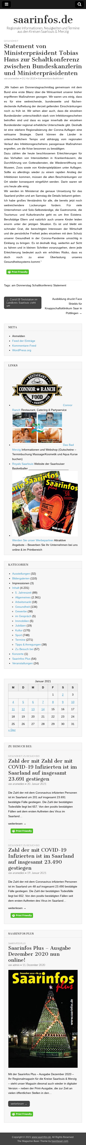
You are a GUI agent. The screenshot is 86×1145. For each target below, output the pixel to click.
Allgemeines (23, 597)
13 (33, 709)
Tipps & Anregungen (28, 644)
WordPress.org (21, 350)
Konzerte (18, 653)
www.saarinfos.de (41, 1137)
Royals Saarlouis (22, 463)
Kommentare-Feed (24, 345)
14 (43, 709)
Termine (20, 639)
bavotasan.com (60, 1141)
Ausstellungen (21, 573)
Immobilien (22, 621)
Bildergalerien (21, 578)
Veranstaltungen (22, 663)
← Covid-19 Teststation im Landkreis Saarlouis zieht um (22, 302)
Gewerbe (21, 611)
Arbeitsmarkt (23, 602)
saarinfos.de (43, 20)
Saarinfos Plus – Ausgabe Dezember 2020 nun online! (39, 954)
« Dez (12, 730)
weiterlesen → (19, 1103)
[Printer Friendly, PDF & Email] (17, 273)
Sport (18, 635)
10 (72, 702)
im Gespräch (23, 616)
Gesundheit (11, 41)
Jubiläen (20, 625)
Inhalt (15, 587)
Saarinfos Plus (21, 658)
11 (13, 709)
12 (23, 709)
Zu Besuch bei (24, 649)
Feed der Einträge (23, 340)
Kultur (19, 630)
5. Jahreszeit (23, 592)
